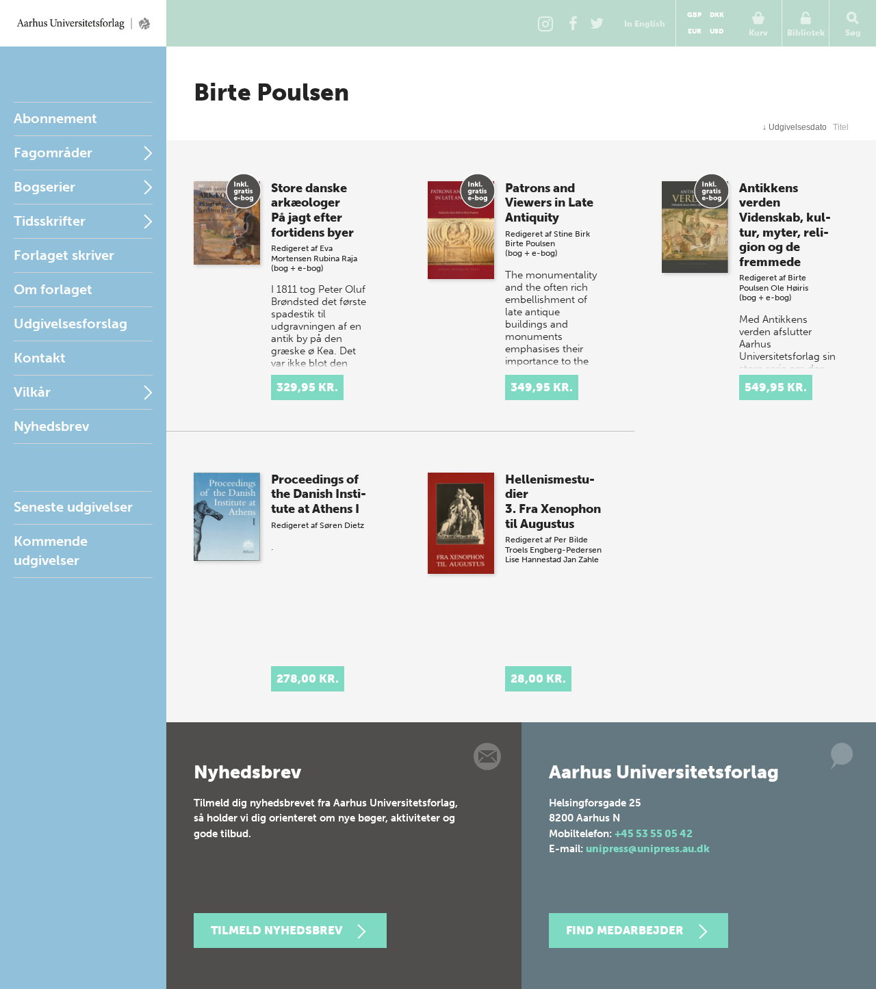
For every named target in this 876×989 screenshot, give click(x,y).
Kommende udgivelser (51, 550)
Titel (841, 127)
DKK (717, 15)
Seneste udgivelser (73, 507)
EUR (694, 31)
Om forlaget (53, 289)
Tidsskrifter (50, 221)
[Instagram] (545, 23)
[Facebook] (573, 23)
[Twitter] (597, 23)
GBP (694, 15)
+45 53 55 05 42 (654, 834)
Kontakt (40, 358)
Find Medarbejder (625, 930)
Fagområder (53, 152)
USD (716, 31)
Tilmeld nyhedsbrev (276, 930)
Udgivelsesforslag (70, 323)
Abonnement (55, 118)
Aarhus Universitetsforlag (83, 23)
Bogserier (44, 187)
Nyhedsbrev (51, 426)
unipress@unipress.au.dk (648, 849)
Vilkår (32, 392)
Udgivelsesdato (794, 127)
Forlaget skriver (64, 255)
